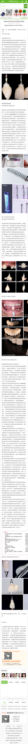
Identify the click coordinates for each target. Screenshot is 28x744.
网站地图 (8, 726)
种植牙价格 (4, 708)
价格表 (4, 702)
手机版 (13, 726)
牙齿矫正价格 (11, 706)
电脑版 (19, 726)
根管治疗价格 (17, 706)
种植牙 (24, 383)
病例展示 (17, 702)
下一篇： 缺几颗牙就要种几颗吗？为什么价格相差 (12, 664)
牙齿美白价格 (17, 708)
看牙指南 (11, 702)
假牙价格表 (24, 706)
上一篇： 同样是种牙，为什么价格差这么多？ (11, 663)
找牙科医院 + (24, 670)
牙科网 (2, 17)
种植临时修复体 (8, 25)
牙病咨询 (24, 702)
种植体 (8, 42)
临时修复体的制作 (6, 103)
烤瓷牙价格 (4, 706)
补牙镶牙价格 (11, 708)
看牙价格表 (24, 708)
